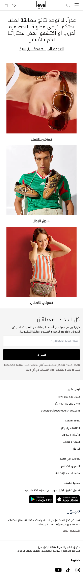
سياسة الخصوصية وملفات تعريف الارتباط (39, 551)
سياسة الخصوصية (13, 364)
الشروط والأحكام (71, 551)
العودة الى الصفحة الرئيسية (42, 49)
